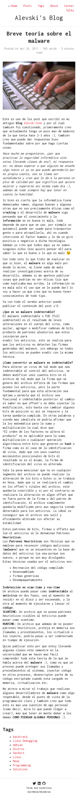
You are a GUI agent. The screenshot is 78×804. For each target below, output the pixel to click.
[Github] (44, 783)
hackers (18, 753)
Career (69, 6)
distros (18, 749)
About (54, 6)
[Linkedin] (39, 783)
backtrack (20, 737)
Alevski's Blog (39, 17)
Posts (27, 6)
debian (18, 745)
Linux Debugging (25, 741)
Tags (41, 6)
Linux (17, 757)
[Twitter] (34, 783)
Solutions (20, 769)
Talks (70, 10)
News (16, 761)
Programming (22, 765)
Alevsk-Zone (33, 123)
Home (12, 6)
